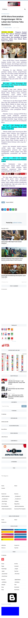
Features (3, 579)
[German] (9, 330)
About (15, 485)
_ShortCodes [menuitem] (4, 501)
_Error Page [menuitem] (4, 503)
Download (16, 587)
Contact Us (3, 522)
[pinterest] (20, 512)
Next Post (24, 282)
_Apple (2, 571)
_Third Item (16, 573)
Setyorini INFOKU (5, 13)
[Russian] (9, 335)
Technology (3, 568)
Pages (2, 566)
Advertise (3, 545)
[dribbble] (20, 539)
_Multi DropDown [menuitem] (5, 496)
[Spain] (12, 330)
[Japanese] (2, 339)
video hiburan (4, 436)
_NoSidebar (17, 582)
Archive (16, 563)
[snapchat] (7, 539)
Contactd (16, 566)
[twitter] (20, 529)
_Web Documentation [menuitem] (19, 506)
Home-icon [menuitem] (3, 493)
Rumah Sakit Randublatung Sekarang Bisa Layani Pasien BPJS (13, 276)
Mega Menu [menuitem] (17, 503)
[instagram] (7, 512)
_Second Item (4, 573)
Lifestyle (3, 584)
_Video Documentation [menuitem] (6, 508)
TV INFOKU (3, 414)
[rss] (7, 532)
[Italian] (2, 335)
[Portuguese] (12, 335)
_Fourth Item (4, 576)
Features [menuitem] (16, 493)
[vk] (20, 534)
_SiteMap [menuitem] (16, 501)
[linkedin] (20, 537)
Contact (3, 488)
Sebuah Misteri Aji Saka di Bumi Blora (16, 389)
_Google (16, 568)
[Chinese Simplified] (12, 339)
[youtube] (7, 537)
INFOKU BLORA (4, 421)
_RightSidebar (17, 579)
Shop (2, 587)
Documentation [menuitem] (4, 506)
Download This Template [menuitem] (19, 508)
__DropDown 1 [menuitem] (17, 496)
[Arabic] (9, 339)
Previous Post (5, 282)
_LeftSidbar (4, 582)
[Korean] (6, 339)
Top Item (16, 547)
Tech (15, 584)
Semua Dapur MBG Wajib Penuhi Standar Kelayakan (11, 242)
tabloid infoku (8, 27)
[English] (2, 330)
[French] (6, 330)
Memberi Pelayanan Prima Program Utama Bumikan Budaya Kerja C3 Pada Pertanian (12, 259)
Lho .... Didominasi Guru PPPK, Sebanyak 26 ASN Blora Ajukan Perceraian (16, 396)
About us (3, 547)
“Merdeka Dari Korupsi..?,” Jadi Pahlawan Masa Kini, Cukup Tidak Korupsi (16, 382)
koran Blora (4, 429)
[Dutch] (6, 335)
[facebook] (7, 529)
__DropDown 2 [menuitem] (4, 498)
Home (2, 485)
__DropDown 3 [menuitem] (17, 498)
